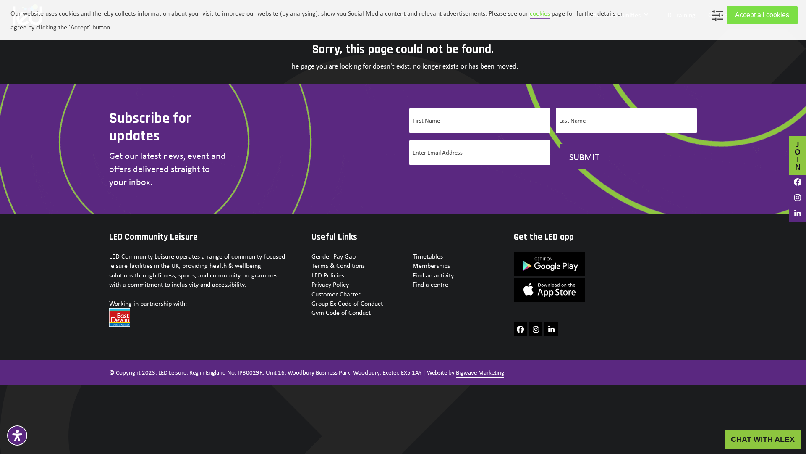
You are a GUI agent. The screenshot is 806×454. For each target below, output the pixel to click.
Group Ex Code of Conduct (347, 303)
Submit (584, 156)
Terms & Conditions (338, 265)
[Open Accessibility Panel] (17, 435)
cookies (540, 13)
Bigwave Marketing (480, 372)
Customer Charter (336, 294)
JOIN (798, 155)
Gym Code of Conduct (341, 312)
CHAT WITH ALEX (763, 439)
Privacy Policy (330, 284)
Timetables (428, 256)
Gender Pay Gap (333, 256)
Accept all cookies (762, 14)
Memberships (431, 265)
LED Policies (327, 275)
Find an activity (433, 275)
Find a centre (430, 284)
